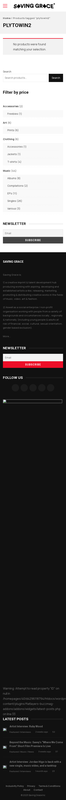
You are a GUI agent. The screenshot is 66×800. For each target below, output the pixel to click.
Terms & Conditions (49, 786)
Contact (38, 789)
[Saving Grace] (34, 6)
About (26, 789)
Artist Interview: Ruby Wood (5, 729)
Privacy (31, 786)
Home (6, 18)
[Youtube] (50, 387)
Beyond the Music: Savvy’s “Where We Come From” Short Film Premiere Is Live (5, 747)
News (31, 751)
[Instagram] (24, 387)
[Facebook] (15, 387)
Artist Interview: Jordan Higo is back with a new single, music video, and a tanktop (5, 766)
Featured (14, 732)
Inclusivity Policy (15, 786)
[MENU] (5, 6)
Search (7, 71)
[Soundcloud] (33, 387)
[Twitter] (41, 387)
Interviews (25, 732)
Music (23, 751)
